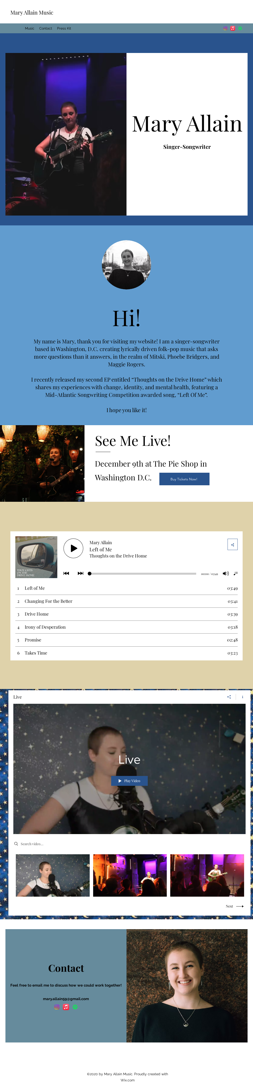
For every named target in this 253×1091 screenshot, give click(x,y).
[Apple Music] (232, 28)
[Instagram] (225, 28)
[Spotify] (240, 28)
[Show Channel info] (241, 697)
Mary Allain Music (31, 12)
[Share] (229, 697)
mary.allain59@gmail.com (66, 999)
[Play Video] (52, 875)
